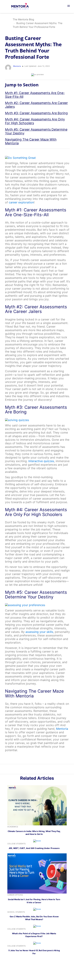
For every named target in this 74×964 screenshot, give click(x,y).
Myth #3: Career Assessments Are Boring (36, 113)
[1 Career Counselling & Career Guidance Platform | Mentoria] (22, 6)
